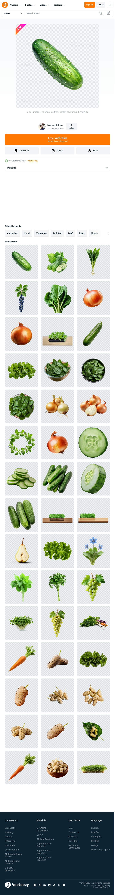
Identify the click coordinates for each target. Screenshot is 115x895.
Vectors (14, 4)
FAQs (69, 827)
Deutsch (93, 840)
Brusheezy (10, 827)
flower (94, 233)
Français (93, 845)
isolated (57, 233)
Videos (43, 4)
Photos (28, 4)
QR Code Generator (10, 869)
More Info (11, 168)
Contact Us (72, 832)
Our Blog (71, 840)
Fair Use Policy (99, 887)
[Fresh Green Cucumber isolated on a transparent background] (57, 479)
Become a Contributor (73, 846)
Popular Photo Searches (43, 854)
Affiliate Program (40, 840)
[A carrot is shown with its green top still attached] (21, 659)
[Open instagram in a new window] (40, 885)
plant (81, 233)
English (92, 827)
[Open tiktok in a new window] (54, 885)
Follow (71, 128)
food (27, 233)
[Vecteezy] (5, 5)
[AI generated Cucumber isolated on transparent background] (93, 334)
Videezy (8, 836)
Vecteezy (9, 832)
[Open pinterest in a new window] (49, 885)
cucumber (12, 233)
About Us (71, 836)
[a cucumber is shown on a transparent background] (21, 262)
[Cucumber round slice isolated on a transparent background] (93, 442)
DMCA (39, 834)
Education (10, 845)
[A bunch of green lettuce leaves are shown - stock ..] (21, 370)
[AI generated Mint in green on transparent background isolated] (57, 370)
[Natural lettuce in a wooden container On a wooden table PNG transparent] (57, 515)
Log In (101, 4)
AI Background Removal (12, 862)
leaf (70, 233)
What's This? (33, 160)
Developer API (12, 849)
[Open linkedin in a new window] (44, 885)
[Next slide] (103, 233)
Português (94, 836)
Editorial (58, 4)
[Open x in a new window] (59, 885)
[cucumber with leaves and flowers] (57, 262)
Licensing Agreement (41, 829)
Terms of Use (87, 885)
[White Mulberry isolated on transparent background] (57, 659)
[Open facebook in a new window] (35, 885)
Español (93, 832)
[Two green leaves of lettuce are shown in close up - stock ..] (57, 551)
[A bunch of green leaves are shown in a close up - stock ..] (93, 659)
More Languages (97, 849)
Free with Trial (57, 139)
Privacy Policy (102, 885)
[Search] (100, 13)
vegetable (41, 233)
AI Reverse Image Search (12, 855)
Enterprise (10, 840)
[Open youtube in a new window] (64, 885)
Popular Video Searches (43, 861)
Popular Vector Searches (43, 847)
